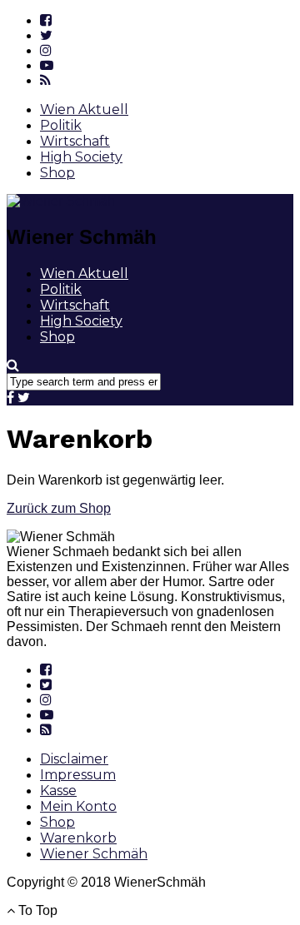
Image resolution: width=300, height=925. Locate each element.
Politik (61, 125)
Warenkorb (78, 838)
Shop (57, 173)
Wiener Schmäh (94, 854)
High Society (81, 157)
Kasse (58, 790)
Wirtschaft (75, 141)
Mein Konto (78, 806)
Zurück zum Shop (59, 508)
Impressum (78, 775)
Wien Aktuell (84, 109)
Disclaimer (74, 759)
